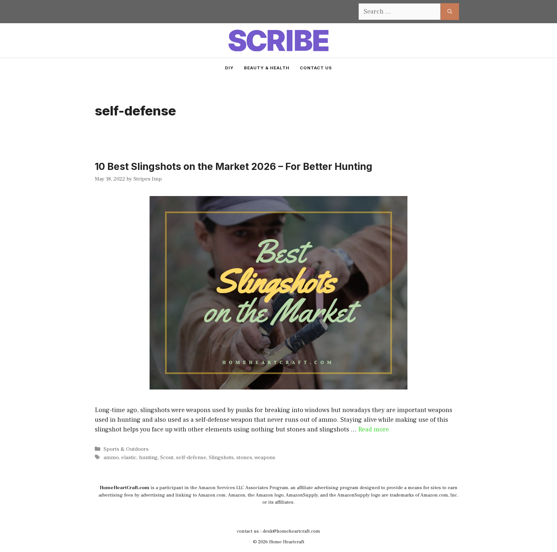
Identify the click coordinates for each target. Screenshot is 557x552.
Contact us (316, 67)
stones (244, 457)
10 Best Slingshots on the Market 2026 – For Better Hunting (233, 166)
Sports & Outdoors (126, 449)
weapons (264, 457)
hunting (148, 457)
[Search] (450, 11)
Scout (166, 457)
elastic (128, 457)
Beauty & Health (266, 67)
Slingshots (221, 457)
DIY (229, 67)
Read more (373, 429)
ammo (111, 457)
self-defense (191, 457)
